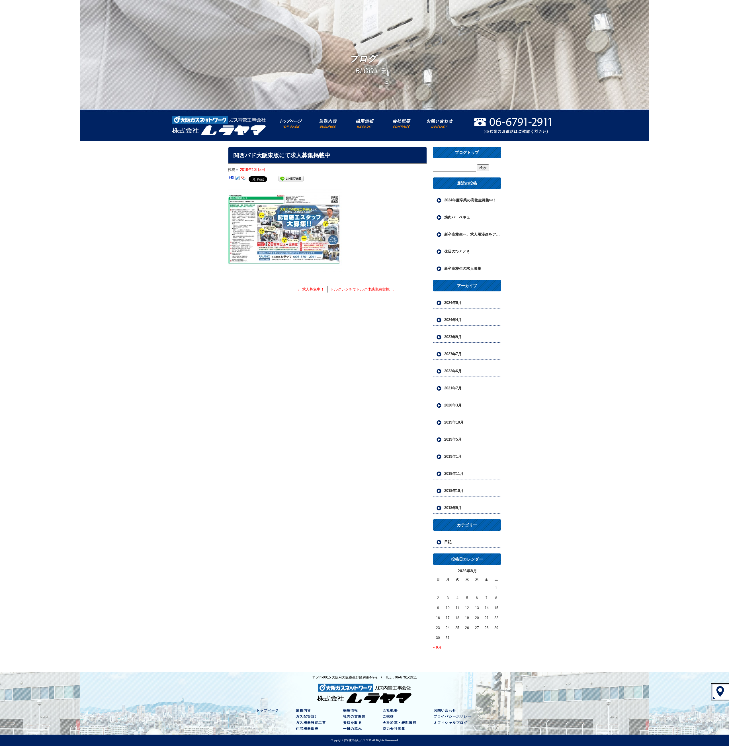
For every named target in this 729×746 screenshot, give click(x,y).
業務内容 (327, 125)
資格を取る (352, 723)
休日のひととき (457, 251)
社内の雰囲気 (354, 716)
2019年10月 (454, 422)
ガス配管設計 (307, 716)
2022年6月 (453, 371)
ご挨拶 (388, 716)
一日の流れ (352, 729)
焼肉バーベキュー (459, 217)
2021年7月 (453, 388)
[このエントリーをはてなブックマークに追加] (231, 179)
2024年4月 (453, 320)
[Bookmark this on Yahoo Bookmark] (243, 179)
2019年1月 (453, 456)
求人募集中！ (310, 289)
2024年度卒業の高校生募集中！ (470, 200)
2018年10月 (454, 491)
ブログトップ (467, 152)
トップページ (290, 125)
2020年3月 (453, 405)
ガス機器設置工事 (311, 723)
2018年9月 (453, 508)
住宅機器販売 (307, 729)
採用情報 (364, 125)
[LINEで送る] (291, 179)
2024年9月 (453, 303)
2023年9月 (453, 337)
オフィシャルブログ (451, 723)
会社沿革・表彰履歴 (400, 723)
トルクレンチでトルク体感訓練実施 (362, 289)
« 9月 (437, 647)
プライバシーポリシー (452, 716)
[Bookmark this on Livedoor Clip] (237, 179)
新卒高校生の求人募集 (462, 268)
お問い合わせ (438, 125)
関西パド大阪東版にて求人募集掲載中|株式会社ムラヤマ (693, 2)
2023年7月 (453, 354)
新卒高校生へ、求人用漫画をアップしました (472, 234)
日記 (448, 542)
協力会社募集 (394, 729)
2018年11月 (454, 473)
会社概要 (401, 125)
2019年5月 (453, 439)
